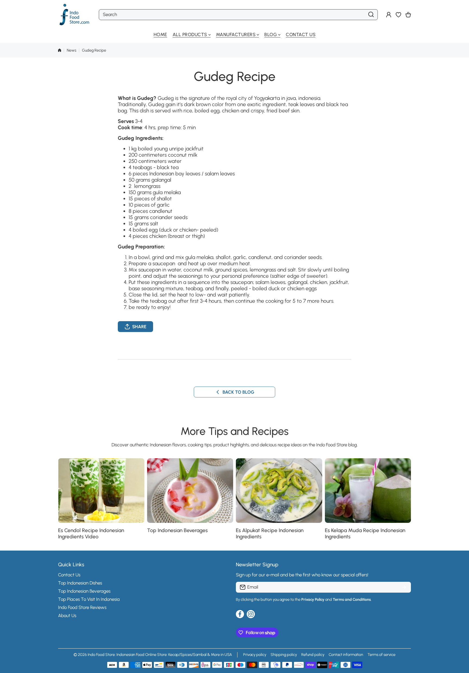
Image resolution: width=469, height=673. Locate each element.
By (238, 599)
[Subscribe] (404, 587)
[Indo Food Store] (74, 14)
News (71, 50)
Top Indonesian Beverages (177, 530)
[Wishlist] (398, 14)
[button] (408, 14)
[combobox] (238, 14)
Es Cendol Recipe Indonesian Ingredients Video (91, 533)
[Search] (371, 14)
